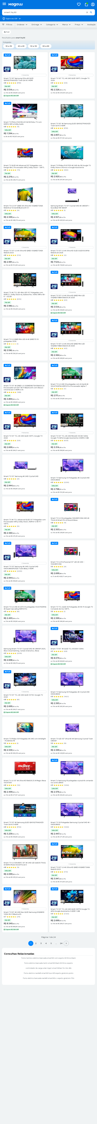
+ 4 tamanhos (72, 75)
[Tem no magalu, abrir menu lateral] (4, 4)
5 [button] (51, 943)
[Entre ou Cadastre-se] (93, 4)
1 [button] (30, 943)
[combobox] (48, 12)
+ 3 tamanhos (72, 292)
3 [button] (41, 943)
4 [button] (46, 943)
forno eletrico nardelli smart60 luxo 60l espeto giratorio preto (48, 973)
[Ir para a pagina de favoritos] (79, 4)
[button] (87, 12)
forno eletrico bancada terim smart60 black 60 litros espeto (48, 963)
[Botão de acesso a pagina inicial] (41, 4)
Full (7, 32)
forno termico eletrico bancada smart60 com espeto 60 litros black (48, 958)
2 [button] (36, 943)
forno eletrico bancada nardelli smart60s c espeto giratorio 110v (48, 978)
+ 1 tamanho (72, 247)
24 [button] (61, 943)
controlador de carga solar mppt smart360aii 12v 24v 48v (48, 968)
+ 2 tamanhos (25, 75)
